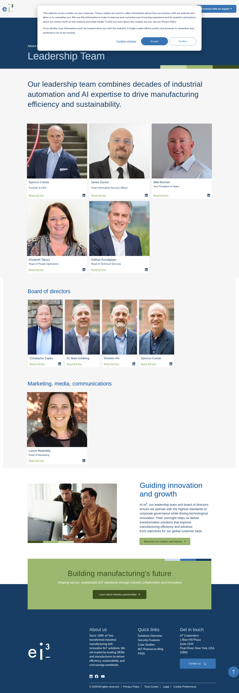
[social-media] (91, 676)
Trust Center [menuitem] (151, 686)
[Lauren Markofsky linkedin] (83, 461)
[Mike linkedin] (208, 195)
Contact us (195, 663)
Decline (183, 41)
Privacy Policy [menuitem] (131, 686)
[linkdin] (83, 270)
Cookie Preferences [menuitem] (185, 686)
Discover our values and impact (163, 541)
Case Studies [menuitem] (146, 644)
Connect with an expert (215, 8)
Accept (154, 41)
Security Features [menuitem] (149, 640)
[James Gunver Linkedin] (146, 195)
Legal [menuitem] (166, 686)
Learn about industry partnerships (117, 594)
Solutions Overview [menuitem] (150, 635)
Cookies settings (126, 41)
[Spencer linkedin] (83, 195)
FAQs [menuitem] (141, 653)
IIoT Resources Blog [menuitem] (150, 649)
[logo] (8, 11)
